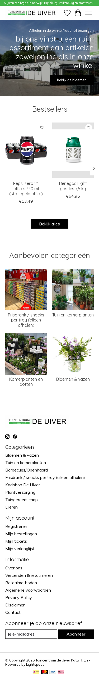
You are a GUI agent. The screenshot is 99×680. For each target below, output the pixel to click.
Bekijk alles (49, 223)
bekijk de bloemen (72, 80)
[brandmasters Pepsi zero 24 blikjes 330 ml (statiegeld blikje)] (26, 150)
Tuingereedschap (21, 499)
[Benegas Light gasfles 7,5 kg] (73, 150)
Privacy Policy (18, 597)
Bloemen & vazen (73, 379)
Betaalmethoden (21, 582)
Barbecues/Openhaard (26, 470)
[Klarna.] (61, 672)
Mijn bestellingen (21, 533)
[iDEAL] (36, 672)
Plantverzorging (20, 492)
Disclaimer (15, 605)
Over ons (13, 567)
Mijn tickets (16, 541)
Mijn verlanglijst (20, 548)
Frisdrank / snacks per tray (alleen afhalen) (26, 320)
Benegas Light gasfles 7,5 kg (73, 186)
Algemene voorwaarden (28, 590)
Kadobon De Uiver (22, 484)
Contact (13, 612)
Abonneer (76, 634)
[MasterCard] (44, 672)
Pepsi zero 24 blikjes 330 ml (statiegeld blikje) (26, 188)
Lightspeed (35, 664)
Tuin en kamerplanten (73, 315)
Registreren (16, 526)
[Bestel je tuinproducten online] (32, 12)
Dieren (11, 507)
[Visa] (52, 672)
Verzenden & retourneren (29, 575)
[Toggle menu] (88, 13)
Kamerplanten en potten (26, 382)
